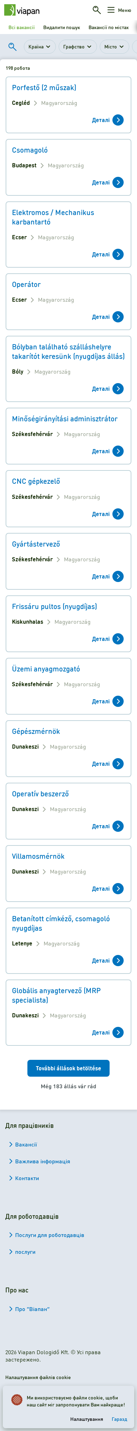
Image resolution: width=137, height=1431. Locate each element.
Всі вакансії (21, 27)
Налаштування (86, 1419)
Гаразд (119, 1419)
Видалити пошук (61, 27)
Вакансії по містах (109, 27)
